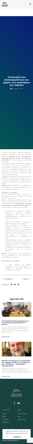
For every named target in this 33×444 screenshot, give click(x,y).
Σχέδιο (4, 416)
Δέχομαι (17, 437)
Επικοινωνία (22, 419)
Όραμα (4, 413)
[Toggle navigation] (26, 4)
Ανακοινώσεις (22, 413)
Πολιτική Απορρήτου (5, 421)
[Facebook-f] (14, 403)
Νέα (19, 416)
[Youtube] (19, 403)
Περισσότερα (6, 336)
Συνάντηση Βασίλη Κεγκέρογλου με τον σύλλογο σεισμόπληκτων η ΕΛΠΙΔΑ (15, 322)
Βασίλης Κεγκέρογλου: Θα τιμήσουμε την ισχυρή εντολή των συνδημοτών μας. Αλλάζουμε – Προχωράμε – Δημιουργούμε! (16, 363)
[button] (12, 285)
